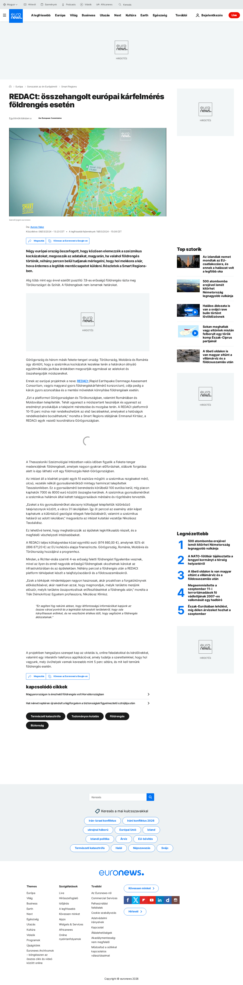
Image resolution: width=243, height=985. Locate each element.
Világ (73, 15)
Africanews (66, 929)
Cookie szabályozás (103, 912)
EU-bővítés (145, 839)
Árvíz (123, 839)
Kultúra (131, 15)
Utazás (105, 15)
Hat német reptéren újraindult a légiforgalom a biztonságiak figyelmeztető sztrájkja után (80, 703)
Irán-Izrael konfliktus (102, 820)
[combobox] (139, 5)
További (96, 886)
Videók (31, 935)
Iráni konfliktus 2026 (140, 820)
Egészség (160, 15)
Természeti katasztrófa (46, 716)
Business (88, 15)
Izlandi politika (99, 839)
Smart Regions (69, 87)
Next (117, 15)
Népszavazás (141, 848)
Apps (62, 919)
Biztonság (37, 725)
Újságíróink (33, 945)
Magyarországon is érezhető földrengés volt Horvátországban (65, 694)
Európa (60, 15)
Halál (119, 848)
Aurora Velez (37, 227)
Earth (144, 15)
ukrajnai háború (98, 829)
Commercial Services (104, 898)
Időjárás (64, 903)
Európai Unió (127, 829)
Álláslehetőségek (101, 932)
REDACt (83, 381)
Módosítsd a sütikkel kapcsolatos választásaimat (104, 951)
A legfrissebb (40, 15)
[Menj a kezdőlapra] (16, 16)
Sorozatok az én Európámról (42, 87)
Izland (151, 829)
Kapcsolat (97, 927)
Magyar (11, 4)
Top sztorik (189, 249)
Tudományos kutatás (85, 716)
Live (234, 15)
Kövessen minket (69, 913)
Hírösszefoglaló (68, 898)
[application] (87, 172)
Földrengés (117, 716)
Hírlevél (133, 911)
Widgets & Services (71, 924)
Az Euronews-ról (101, 893)
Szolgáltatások (68, 886)
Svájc (164, 848)
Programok (33, 940)
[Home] (10, 86)
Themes (32, 886)
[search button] (120, 5)
